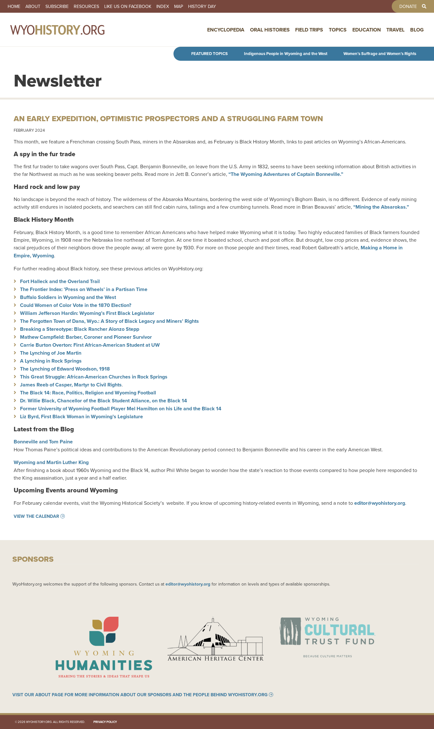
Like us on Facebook (127, 6)
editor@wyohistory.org (188, 584)
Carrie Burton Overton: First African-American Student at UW (90, 345)
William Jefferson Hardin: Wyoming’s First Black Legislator (87, 313)
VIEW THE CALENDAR (36, 516)
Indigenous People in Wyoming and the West (285, 54)
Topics (338, 29)
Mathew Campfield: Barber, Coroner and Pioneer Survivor (86, 337)
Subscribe (57, 6)
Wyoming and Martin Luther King (51, 462)
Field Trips (309, 29)
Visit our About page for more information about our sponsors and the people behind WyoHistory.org (140, 694)
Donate (408, 6)
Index (162, 6)
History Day (202, 6)
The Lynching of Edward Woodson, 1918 (65, 368)
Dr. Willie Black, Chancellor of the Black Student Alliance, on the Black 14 (103, 400)
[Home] (71, 30)
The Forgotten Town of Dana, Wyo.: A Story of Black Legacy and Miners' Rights (109, 321)
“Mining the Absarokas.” (381, 207)
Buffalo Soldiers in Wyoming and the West (68, 297)
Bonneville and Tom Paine (43, 441)
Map (178, 6)
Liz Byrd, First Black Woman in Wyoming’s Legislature (81, 416)
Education (366, 29)
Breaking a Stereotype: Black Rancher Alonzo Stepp (79, 329)
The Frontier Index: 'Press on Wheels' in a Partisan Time (83, 289)
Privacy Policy (105, 722)
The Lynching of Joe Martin (50, 353)
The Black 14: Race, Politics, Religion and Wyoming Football (88, 392)
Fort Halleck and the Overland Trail (60, 281)
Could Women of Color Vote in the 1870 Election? (75, 305)
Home (14, 6)
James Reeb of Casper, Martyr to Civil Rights (71, 384)
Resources (86, 6)
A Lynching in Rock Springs (51, 360)
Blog (417, 29)
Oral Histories (270, 29)
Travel (395, 29)
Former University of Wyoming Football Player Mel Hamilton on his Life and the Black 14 (120, 408)
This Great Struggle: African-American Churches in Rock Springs (93, 376)
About (32, 6)
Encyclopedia (225, 29)
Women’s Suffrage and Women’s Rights (379, 54)
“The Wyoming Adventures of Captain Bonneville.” (285, 174)
